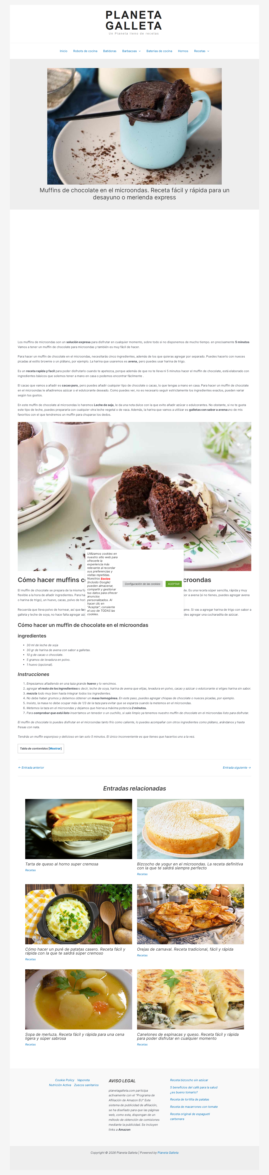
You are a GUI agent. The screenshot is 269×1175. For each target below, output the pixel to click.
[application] (139, 51)
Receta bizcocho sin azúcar (189, 1080)
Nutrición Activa (60, 1085)
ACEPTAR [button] (173, 583)
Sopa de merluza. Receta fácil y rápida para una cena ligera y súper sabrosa (74, 1036)
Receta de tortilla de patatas (189, 1099)
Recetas (30, 870)
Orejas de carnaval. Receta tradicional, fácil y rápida (185, 949)
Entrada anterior (31, 767)
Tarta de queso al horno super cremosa (61, 864)
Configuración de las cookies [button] (142, 583)
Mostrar (55, 748)
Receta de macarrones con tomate (194, 1107)
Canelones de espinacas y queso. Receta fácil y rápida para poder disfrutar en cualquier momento (188, 1036)
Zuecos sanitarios (86, 1085)
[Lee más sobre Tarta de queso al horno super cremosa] (78, 829)
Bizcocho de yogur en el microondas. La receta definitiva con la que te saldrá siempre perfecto (190, 866)
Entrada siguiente (237, 767)
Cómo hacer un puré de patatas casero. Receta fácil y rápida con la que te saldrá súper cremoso (75, 951)
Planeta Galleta (168, 1152)
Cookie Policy (64, 1080)
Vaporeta (83, 1080)
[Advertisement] (134, 250)
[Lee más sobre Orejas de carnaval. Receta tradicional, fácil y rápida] (190, 914)
